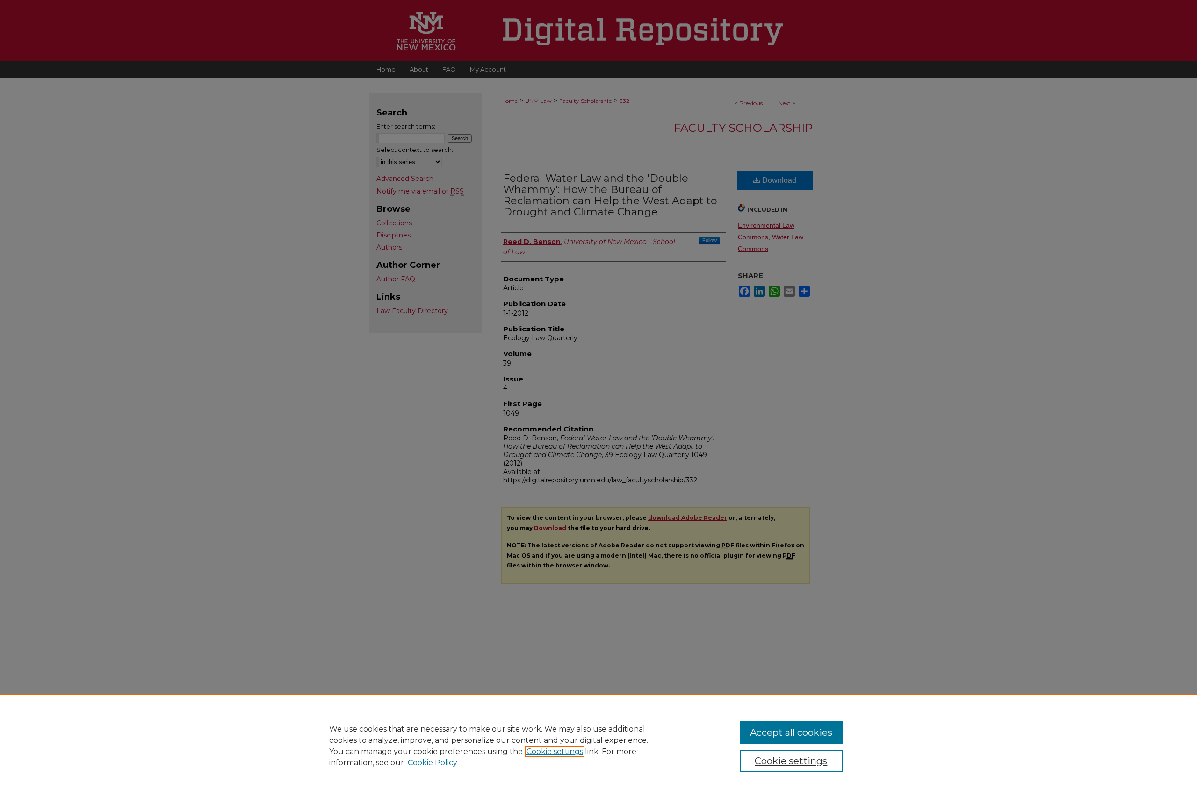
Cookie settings (554, 751)
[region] (598, 745)
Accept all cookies (791, 732)
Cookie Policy (432, 762)
